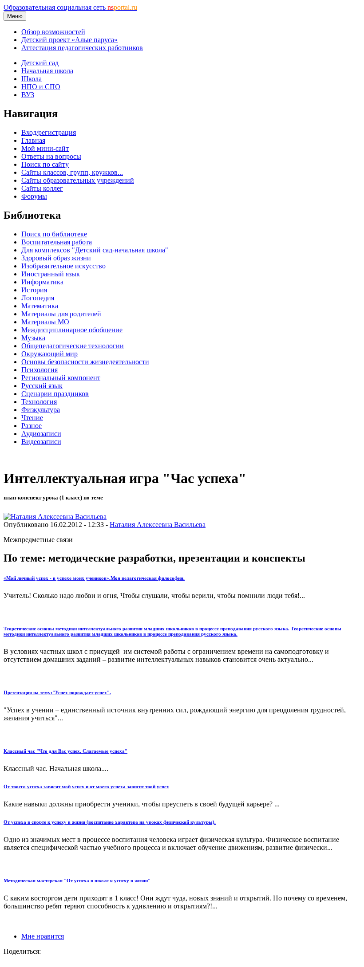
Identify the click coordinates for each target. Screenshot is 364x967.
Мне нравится (42, 936)
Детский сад (40, 63)
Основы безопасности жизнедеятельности (85, 362)
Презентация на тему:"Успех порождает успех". (57, 692)
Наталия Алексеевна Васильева (158, 524)
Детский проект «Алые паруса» (69, 39)
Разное (31, 425)
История (34, 290)
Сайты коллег (42, 188)
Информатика (42, 282)
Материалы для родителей (61, 314)
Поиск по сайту (45, 164)
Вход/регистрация (48, 132)
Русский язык (42, 385)
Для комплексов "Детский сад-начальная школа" (94, 250)
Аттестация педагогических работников (82, 47)
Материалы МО (45, 322)
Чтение (32, 417)
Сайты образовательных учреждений (77, 180)
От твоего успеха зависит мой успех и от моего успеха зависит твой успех (86, 786)
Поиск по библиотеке (54, 234)
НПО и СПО (40, 86)
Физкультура (40, 409)
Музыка (33, 338)
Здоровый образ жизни (56, 258)
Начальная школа (47, 71)
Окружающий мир (49, 354)
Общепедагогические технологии (72, 346)
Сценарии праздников (55, 393)
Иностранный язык (50, 274)
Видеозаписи (41, 441)
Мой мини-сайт (45, 148)
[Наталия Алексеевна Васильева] (55, 516)
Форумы (34, 196)
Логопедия (37, 298)
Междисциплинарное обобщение (72, 330)
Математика (39, 306)
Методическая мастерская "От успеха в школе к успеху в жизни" (77, 880)
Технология (39, 401)
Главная (33, 140)
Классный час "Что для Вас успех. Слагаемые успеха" (65, 751)
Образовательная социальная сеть (70, 7)
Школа (31, 79)
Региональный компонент (60, 377)
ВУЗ (27, 94)
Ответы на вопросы (51, 156)
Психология (39, 369)
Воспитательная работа (56, 242)
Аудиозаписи (41, 433)
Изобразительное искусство (63, 266)
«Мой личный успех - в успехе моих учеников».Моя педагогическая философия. (94, 578)
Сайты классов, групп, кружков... (72, 172)
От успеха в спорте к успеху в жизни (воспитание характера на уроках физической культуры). (110, 822)
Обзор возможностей (53, 31)
